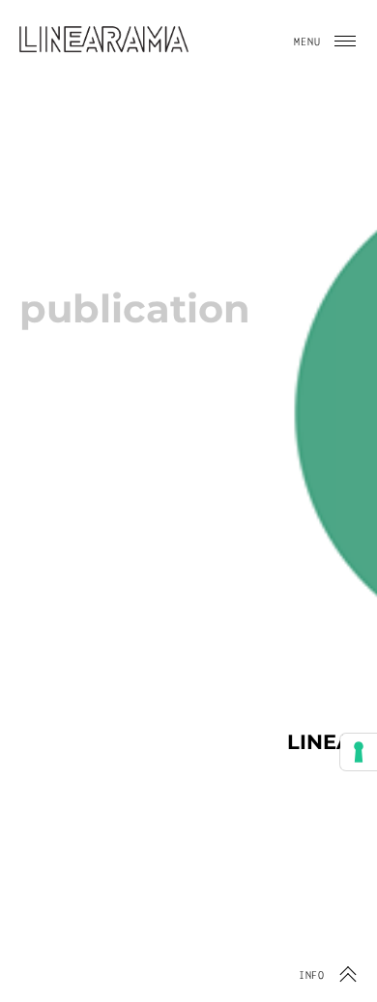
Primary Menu (345, 41)
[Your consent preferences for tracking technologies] (358, 752)
